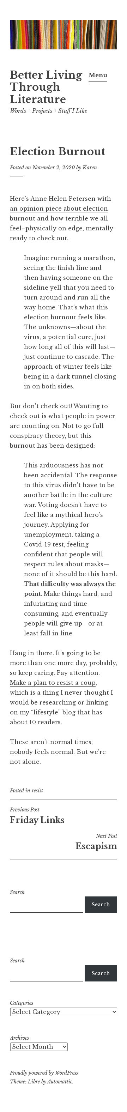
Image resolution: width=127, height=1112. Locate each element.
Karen (90, 167)
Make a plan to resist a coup (53, 682)
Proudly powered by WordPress (44, 1073)
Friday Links (37, 815)
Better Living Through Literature (46, 87)
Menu (98, 75)
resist (37, 790)
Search (17, 892)
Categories (21, 1003)
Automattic (59, 1081)
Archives (19, 1038)
